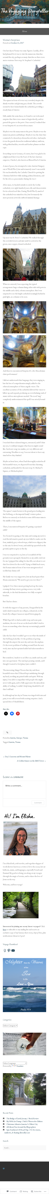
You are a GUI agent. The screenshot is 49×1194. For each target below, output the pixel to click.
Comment (38, 803)
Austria (13, 738)
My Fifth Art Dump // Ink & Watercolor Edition (24, 1121)
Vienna (25, 738)
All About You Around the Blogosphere (21, 1127)
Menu (24, 31)
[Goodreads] (5, 950)
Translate (19, 1066)
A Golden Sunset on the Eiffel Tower (30, 761)
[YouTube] (13, 950)
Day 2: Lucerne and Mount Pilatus (18, 756)
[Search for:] (24, 1147)
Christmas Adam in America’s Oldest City (22, 1124)
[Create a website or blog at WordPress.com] (4, 1168)
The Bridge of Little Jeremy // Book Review (22, 1118)
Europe (19, 738)
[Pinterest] (9, 950)
